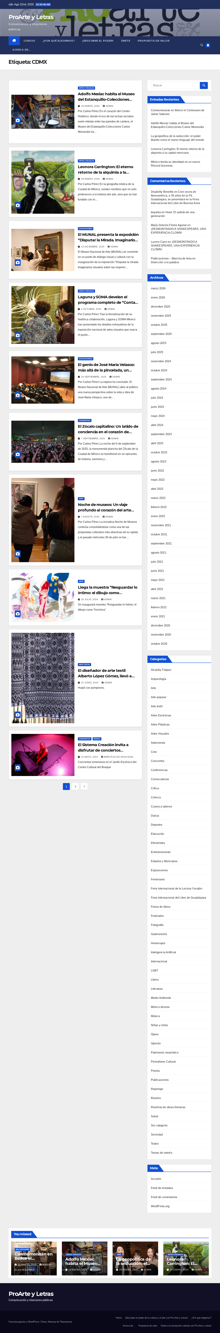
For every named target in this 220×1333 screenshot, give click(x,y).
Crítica (155, 788)
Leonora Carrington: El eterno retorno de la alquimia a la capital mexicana (105, 172)
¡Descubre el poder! (97, 40)
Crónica (156, 797)
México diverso (160, 1007)
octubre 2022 (159, 452)
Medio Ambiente (161, 997)
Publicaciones (160, 1079)
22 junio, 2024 (90, 682)
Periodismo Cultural (163, 1061)
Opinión (156, 1043)
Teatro (155, 1143)
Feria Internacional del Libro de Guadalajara (178, 897)
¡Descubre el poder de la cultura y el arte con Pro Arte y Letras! (156, 1317)
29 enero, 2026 (90, 106)
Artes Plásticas (160, 724)
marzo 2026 (158, 288)
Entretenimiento (161, 852)
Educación (157, 833)
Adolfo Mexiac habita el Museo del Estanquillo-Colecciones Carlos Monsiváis (106, 99)
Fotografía (157, 925)
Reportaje (157, 1089)
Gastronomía (159, 934)
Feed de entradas (162, 1188)
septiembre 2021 (161, 543)
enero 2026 (158, 297)
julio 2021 (157, 561)
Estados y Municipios (164, 861)
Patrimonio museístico (165, 1052)
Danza (155, 815)
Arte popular (158, 697)
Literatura (157, 988)
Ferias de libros (160, 906)
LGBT (154, 970)
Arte (81, 499)
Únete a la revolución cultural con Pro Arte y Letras (186, 1325)
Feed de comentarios (164, 1197)
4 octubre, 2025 (91, 309)
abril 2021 (157, 589)
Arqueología (158, 679)
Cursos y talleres (161, 806)
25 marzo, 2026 (27, 1264)
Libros (155, 979)
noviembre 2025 (161, 315)
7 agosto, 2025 (90, 517)
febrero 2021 (159, 607)
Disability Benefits (162, 191)
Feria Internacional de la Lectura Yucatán (176, 888)
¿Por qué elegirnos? (59, 40)
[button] (201, 45)
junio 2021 (157, 570)
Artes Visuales (86, 88)
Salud (154, 1116)
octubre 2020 (159, 643)
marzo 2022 (158, 497)
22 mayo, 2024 (90, 757)
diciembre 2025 (160, 306)
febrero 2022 (159, 507)
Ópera (155, 1034)
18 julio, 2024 (90, 599)
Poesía (155, 1070)
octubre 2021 (159, 534)
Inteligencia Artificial (163, 952)
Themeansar (66, 1321)
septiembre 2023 (161, 434)
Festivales (157, 915)
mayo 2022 (158, 479)
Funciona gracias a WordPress (24, 1321)
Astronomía (158, 742)
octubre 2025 (159, 324)
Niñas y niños (159, 1025)
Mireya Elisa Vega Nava (118, 757)
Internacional (159, 961)
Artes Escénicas (161, 715)
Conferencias (159, 770)
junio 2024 (157, 406)
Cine (154, 751)
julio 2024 (157, 397)
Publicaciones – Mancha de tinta (171, 258)
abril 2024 (157, 425)
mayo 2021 (158, 579)
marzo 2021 (158, 598)
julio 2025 (157, 352)
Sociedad (157, 1134)
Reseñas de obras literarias (168, 1107)
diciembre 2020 (160, 625)
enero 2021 (158, 616)
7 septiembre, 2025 (93, 438)
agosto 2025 (158, 343)
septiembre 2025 (161, 333)
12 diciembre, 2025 (93, 246)
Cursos (29, 40)
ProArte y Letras (31, 17)
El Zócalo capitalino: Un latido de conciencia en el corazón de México (108, 432)
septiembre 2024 (161, 379)
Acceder (156, 1178)
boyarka (156, 212)
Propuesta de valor (148, 1325)
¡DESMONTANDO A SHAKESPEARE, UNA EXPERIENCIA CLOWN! (175, 245)
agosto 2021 (158, 552)
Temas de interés (161, 1152)
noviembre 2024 (161, 361)
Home (119, 1317)
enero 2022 (158, 516)
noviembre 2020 (161, 634)
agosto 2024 (158, 388)
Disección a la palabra (165, 262)
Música (97, 739)
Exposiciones (85, 229)
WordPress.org (160, 1206)
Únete (125, 40)
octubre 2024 (159, 370)
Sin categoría (159, 1125)
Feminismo (158, 879)
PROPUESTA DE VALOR (153, 40)
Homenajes (158, 943)
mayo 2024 (158, 415)
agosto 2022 (158, 461)
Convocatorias (160, 779)
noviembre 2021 (161, 525)
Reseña (156, 1098)
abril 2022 (157, 488)
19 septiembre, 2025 (94, 377)
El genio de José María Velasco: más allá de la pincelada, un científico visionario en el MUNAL (108, 370)
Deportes (156, 824)
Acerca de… (21, 49)
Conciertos (84, 420)
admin (109, 106)
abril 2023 (157, 443)
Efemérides (158, 843)
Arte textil (84, 664)
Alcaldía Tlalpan (161, 669)
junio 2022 (157, 470)
